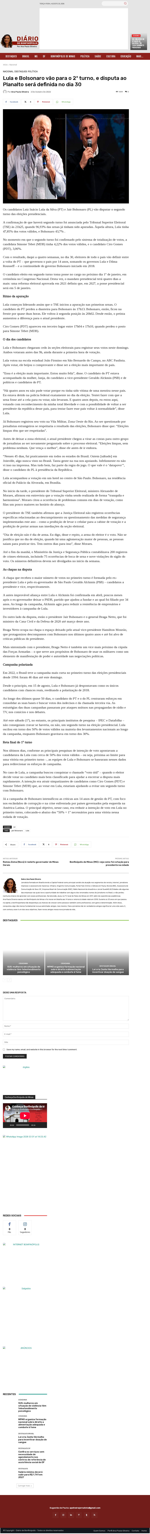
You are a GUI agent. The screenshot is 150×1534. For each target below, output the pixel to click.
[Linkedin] (71, 1515)
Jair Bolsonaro (17, 830)
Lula (27, 830)
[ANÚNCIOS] (25, 1368)
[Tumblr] (87, 1515)
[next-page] (9, 980)
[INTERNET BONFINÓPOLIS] (25, 1265)
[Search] (125, 3)
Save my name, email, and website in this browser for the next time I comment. (42, 1049)
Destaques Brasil (107, 966)
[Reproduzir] (6, 1125)
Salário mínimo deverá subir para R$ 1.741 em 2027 (30, 1475)
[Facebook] (55, 1515)
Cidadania (136, 35)
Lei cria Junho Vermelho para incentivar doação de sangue (108, 970)
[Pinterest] (79, 1515)
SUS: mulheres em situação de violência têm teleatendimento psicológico (138, 43)
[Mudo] (38, 1125)
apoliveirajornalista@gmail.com (85, 1508)
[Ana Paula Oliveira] (5, 92)
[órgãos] (25, 1080)
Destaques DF (24, 1448)
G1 (14, 827)
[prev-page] (5, 980)
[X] (94, 1515)
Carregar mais (24, 1485)
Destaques (20, 72)
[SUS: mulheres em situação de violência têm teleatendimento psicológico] (24, 950)
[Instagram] (63, 1515)
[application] (25, 1115)
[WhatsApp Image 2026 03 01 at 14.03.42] (25, 1174)
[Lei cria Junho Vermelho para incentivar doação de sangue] (108, 950)
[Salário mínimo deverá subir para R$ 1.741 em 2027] (9, 1473)
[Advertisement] (84, 28)
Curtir (9, 1223)
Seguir (25, 1223)
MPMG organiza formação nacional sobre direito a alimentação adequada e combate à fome (66, 969)
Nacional (13, 64)
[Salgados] (25, 1288)
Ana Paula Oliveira (20, 92)
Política (33, 72)
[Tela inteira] (43, 1125)
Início (5, 64)
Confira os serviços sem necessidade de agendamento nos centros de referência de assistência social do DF (32, 1457)
